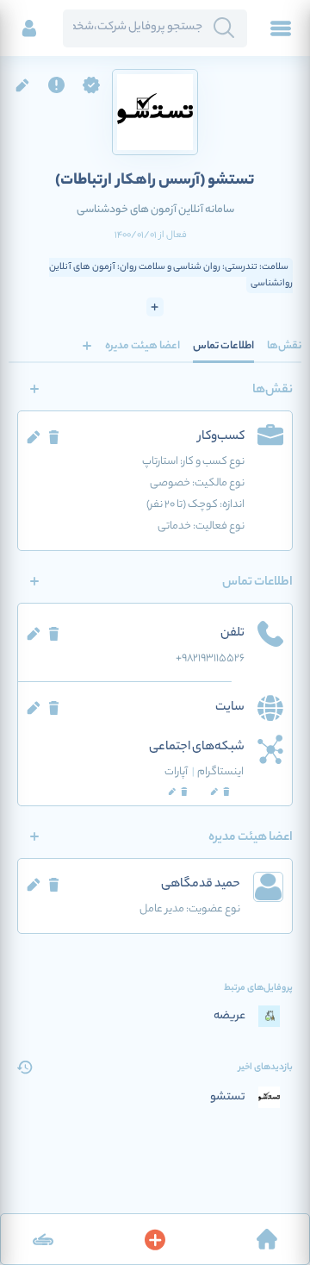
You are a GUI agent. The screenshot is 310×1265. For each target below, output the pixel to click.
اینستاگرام (220, 772)
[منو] (280, 28)
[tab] (284, 346)
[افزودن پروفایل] (155, 1239)
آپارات (179, 772)
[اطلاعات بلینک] (43, 1239)
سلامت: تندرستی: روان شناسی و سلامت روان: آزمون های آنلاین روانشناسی (171, 275)
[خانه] (267, 1239)
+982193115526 (210, 658)
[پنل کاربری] (29, 28)
